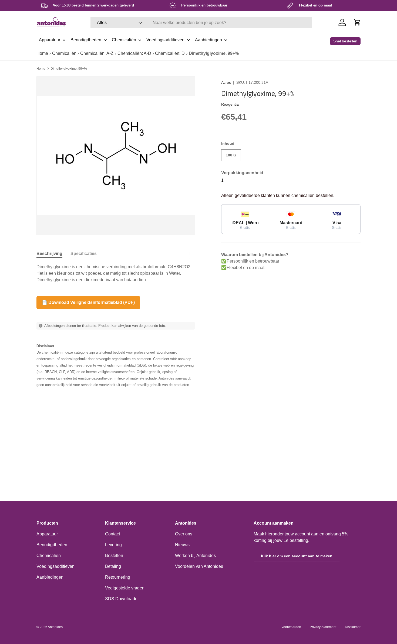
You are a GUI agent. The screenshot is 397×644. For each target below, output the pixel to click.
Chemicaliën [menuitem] (124, 40)
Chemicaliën (64, 53)
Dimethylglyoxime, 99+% (69, 69)
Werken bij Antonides (195, 555)
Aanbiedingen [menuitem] (208, 40)
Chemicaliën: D (170, 53)
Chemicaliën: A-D (134, 53)
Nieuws (182, 544)
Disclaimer (353, 627)
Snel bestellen (345, 41)
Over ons (183, 534)
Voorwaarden (291, 627)
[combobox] (201, 22)
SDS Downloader (122, 598)
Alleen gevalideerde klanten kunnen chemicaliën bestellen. (277, 195)
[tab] (49, 253)
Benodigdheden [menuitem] (85, 40)
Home (42, 53)
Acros (226, 82)
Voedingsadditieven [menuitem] (165, 40)
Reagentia (230, 104)
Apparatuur (47, 534)
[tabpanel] (115, 273)
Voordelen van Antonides (199, 566)
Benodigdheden (51, 544)
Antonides (55, 627)
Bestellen (114, 555)
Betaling (113, 566)
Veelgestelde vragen (124, 588)
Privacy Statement (323, 627)
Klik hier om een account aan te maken (296, 556)
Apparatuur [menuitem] (49, 40)
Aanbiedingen (49, 577)
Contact (112, 534)
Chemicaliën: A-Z (96, 53)
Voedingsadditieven (55, 566)
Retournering (117, 577)
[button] (357, 22)
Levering (113, 544)
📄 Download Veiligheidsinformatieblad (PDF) (88, 302)
